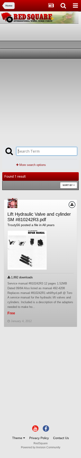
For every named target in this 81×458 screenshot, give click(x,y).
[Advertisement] (40, 101)
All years (48, 225)
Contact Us (61, 438)
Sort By (68, 185)
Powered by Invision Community (40, 447)
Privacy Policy (39, 438)
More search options (32, 165)
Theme (17, 438)
